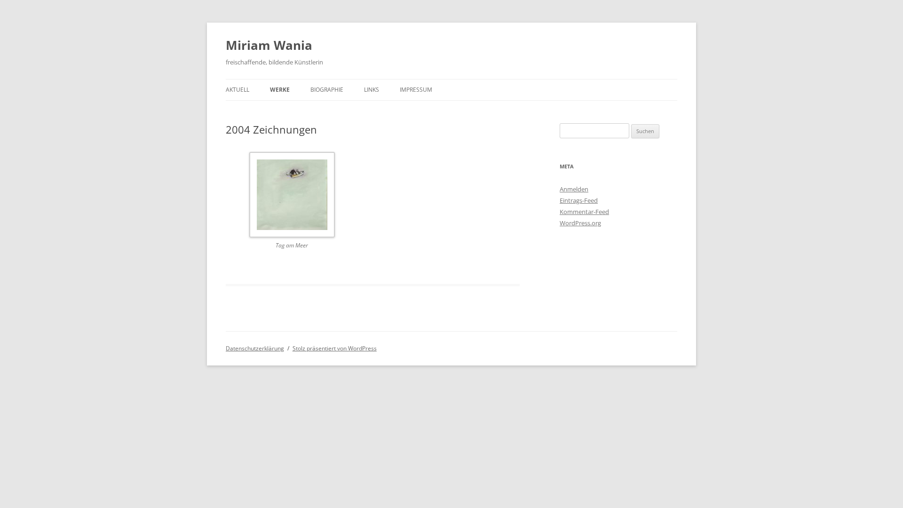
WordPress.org (580, 223)
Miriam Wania (269, 45)
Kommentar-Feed (584, 211)
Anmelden (574, 189)
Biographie (326, 90)
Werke (280, 90)
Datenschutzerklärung (255, 348)
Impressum (416, 90)
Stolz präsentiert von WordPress (335, 348)
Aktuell (237, 90)
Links (371, 90)
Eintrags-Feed (579, 200)
